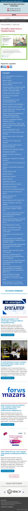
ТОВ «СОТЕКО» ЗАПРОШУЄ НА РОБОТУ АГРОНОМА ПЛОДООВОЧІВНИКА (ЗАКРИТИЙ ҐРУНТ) (13, 214)
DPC (26, 509)
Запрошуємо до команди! (10, 186)
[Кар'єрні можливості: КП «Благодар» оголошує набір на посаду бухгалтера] (14, 307)
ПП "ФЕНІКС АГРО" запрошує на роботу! (13, 189)
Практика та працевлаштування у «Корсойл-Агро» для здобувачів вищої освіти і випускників (13, 256)
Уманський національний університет (12, 1)
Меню (14, 15)
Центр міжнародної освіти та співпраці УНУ (11, 503)
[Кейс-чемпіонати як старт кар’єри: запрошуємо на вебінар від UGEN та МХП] (14, 440)
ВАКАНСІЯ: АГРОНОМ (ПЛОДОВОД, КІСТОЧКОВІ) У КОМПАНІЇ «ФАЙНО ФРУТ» (12, 208)
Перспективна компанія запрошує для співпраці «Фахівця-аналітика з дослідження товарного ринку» (13, 115)
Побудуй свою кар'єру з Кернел (11, 93)
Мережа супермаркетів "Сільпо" (11, 129)
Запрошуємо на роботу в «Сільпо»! (12, 184)
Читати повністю (7, 335)
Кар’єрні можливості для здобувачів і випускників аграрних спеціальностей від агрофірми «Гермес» (14, 240)
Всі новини (14, 476)
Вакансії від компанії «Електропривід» (13, 104)
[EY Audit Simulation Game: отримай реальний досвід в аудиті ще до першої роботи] (14, 350)
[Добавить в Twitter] (5, 67)
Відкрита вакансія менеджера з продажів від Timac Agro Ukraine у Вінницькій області (14, 220)
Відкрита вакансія (7, 174)
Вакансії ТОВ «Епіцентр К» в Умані (12, 227)
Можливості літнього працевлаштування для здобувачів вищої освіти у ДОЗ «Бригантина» (14, 262)
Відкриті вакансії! (7, 80)
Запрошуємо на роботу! (9, 151)
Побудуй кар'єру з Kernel (9, 171)
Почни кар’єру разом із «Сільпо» (11, 225)
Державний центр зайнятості (8, 504)
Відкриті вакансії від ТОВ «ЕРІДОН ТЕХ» (13, 200)
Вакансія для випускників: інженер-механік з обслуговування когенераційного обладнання (14, 246)
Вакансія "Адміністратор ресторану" (12, 106)
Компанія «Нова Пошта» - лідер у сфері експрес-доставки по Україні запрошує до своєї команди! (14, 125)
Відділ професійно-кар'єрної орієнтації (14, 5)
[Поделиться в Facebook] (2, 67)
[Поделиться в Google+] (8, 67)
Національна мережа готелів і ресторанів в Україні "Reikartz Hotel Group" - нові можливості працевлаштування (14, 88)
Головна (3, 21)
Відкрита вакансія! (8, 179)
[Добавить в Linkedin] (11, 67)
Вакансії (7, 21)
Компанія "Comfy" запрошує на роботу (13, 149)
